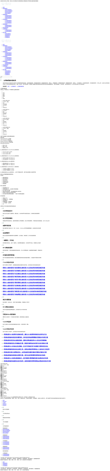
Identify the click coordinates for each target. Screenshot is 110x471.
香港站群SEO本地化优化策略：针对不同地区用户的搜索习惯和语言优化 (26, 346)
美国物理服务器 (8, 15)
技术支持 (4, 403)
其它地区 (4, 32)
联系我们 (4, 405)
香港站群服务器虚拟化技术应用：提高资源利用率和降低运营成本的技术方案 (27, 361)
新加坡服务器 (5, 27)
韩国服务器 (5, 24)
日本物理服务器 (8, 20)
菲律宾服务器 (8, 33)
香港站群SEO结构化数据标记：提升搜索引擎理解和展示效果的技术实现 (26, 358)
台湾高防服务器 (8, 31)
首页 (4, 7)
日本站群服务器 (8, 22)
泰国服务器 (7, 36)
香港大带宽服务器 (8, 10)
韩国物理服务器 (8, 25)
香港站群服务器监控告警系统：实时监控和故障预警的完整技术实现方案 (26, 337)
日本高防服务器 (8, 21)
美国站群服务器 (8, 18)
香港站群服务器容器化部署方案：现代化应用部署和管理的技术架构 (24, 355)
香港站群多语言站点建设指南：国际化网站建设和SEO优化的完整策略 (25, 340)
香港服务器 (5, 8)
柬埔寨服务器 (8, 34)
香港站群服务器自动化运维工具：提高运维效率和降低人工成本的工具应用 (26, 349)
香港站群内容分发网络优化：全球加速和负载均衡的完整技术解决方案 (25, 352)
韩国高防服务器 (8, 26)
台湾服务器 (5, 28)
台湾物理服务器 (8, 30)
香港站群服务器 (8, 9)
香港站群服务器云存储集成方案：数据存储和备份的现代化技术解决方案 (26, 343)
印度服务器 (7, 37)
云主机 (4, 402)
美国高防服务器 (8, 16)
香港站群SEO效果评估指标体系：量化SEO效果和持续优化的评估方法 (25, 334)
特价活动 (4, 401)
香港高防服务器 (8, 12)
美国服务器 (5, 14)
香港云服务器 (8, 13)
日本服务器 (5, 19)
